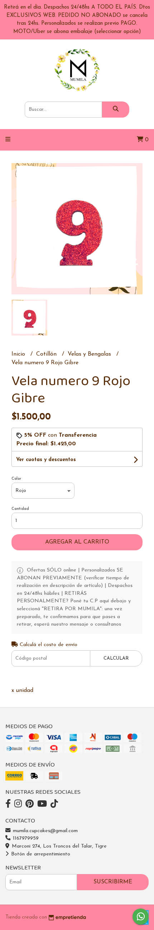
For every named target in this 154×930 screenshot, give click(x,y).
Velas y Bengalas (90, 354)
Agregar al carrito (77, 542)
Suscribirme (112, 882)
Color (16, 479)
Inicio (19, 354)
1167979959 (25, 838)
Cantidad (20, 509)
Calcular (116, 658)
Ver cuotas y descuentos (46, 459)
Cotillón (47, 354)
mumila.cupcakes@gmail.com (44, 831)
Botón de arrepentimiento (39, 854)
